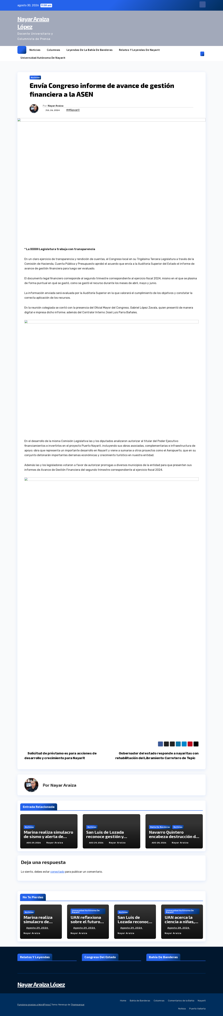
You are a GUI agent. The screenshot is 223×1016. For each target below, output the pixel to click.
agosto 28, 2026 (178, 927)
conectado (57, 871)
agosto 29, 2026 (37, 927)
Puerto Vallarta (197, 1008)
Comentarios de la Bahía (181, 1000)
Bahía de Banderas (160, 827)
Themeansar (77, 1004)
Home (123, 1000)
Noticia (182, 1008)
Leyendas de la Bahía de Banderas (90, 49)
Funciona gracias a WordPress (34, 1004)
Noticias (35, 49)
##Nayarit (73, 110)
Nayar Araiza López (41, 984)
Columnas (53, 49)
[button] (196, 53)
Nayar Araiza (55, 105)
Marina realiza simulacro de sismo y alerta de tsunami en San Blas (48, 836)
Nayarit (202, 1000)
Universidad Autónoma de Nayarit (43, 57)
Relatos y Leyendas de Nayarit (139, 49)
